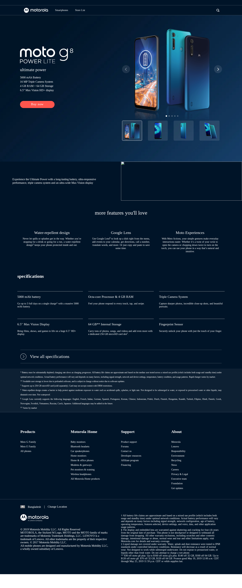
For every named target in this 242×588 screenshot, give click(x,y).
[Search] (218, 10)
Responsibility (178, 451)
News (174, 465)
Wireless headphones (81, 474)
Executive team (179, 478)
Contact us (126, 451)
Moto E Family (28, 446)
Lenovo (175, 446)
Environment (177, 455)
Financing (126, 465)
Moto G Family (28, 442)
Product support (129, 442)
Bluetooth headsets (80, 446)
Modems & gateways (81, 465)
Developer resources (131, 455)
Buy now (37, 104)
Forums (125, 446)
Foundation (177, 483)
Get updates (177, 488)
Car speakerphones (80, 451)
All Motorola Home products (85, 478)
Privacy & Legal (179, 474)
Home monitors (78, 455)
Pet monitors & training (83, 469)
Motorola (176, 442)
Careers (175, 469)
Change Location (57, 506)
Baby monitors (78, 442)
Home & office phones (82, 460)
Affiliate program (130, 460)
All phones (25, 451)
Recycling (176, 460)
